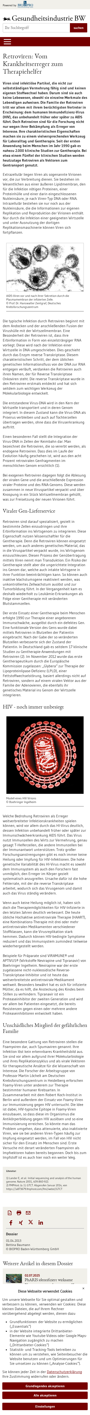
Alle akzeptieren (45, 1395)
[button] (11, 1223)
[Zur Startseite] (45, 18)
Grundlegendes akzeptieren (45, 1386)
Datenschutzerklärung (64, 1371)
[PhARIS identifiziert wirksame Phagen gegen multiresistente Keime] (14, 1278)
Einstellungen (45, 1406)
